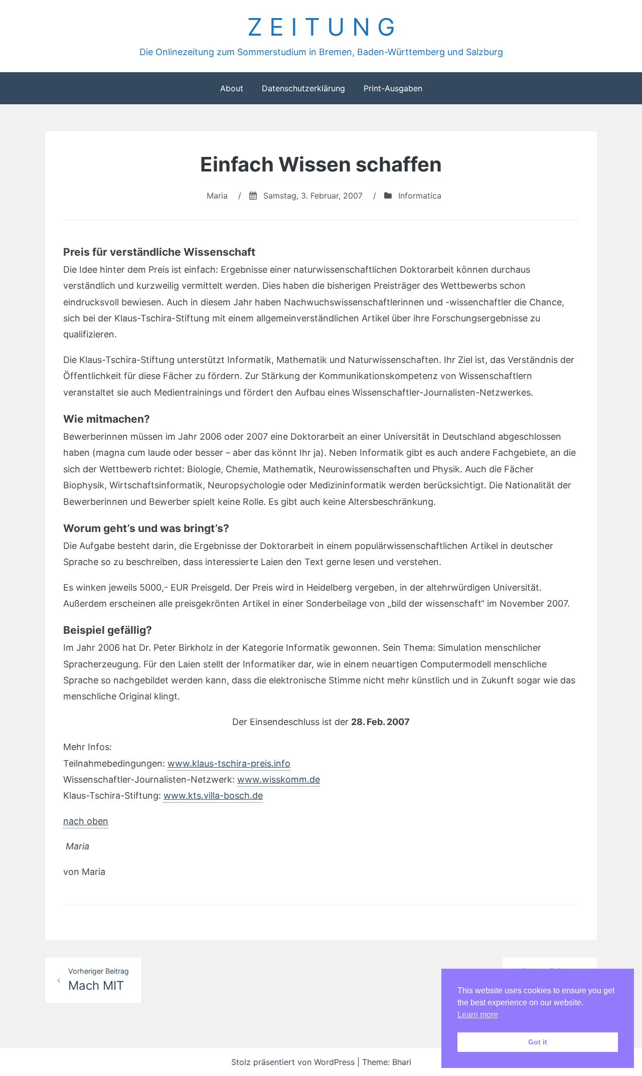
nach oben (85, 821)
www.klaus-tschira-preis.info (229, 763)
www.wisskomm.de (278, 779)
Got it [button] (537, 1042)
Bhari (401, 1062)
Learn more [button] (477, 1014)
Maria (217, 196)
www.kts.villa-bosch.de (213, 795)
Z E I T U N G (321, 27)
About (231, 88)
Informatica (419, 196)
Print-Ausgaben (393, 88)
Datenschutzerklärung (303, 88)
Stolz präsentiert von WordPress (294, 1062)
